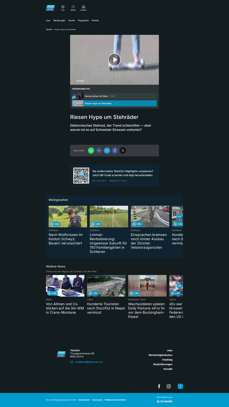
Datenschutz (84, 400)
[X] (123, 150)
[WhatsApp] (91, 150)
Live (48, 20)
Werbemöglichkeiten (160, 355)
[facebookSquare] (159, 386)
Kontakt (168, 369)
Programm (83, 20)
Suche (71, 20)
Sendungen (59, 20)
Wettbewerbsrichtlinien (115, 400)
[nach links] (49, 217)
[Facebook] (115, 150)
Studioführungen (162, 364)
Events (95, 20)
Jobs (169, 350)
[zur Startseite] (50, 8)
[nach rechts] (179, 217)
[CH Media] (164, 401)
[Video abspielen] (114, 60)
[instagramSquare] (168, 386)
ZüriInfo (49, 29)
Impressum (97, 400)
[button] (99, 150)
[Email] (107, 150)
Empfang (167, 359)
